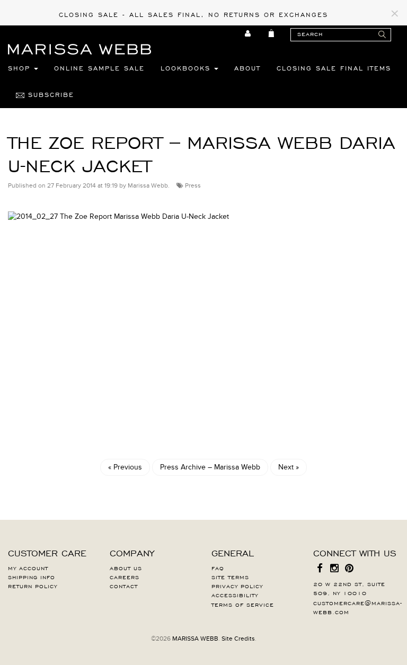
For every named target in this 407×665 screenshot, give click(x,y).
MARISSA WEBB (195, 638)
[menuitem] (248, 33)
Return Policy (32, 585)
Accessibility (234, 594)
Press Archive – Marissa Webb (210, 467)
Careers (124, 576)
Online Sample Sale (99, 68)
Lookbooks (187, 68)
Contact (124, 585)
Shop (21, 68)
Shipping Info (31, 576)
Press (193, 185)
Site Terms (230, 576)
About (247, 68)
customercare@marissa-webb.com (357, 607)
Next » (288, 467)
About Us (126, 567)
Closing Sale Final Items (334, 68)
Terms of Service (242, 604)
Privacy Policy (237, 585)
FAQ (217, 567)
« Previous (125, 467)
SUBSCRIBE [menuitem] (49, 94)
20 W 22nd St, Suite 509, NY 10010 (349, 588)
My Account (28, 567)
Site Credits (238, 638)
